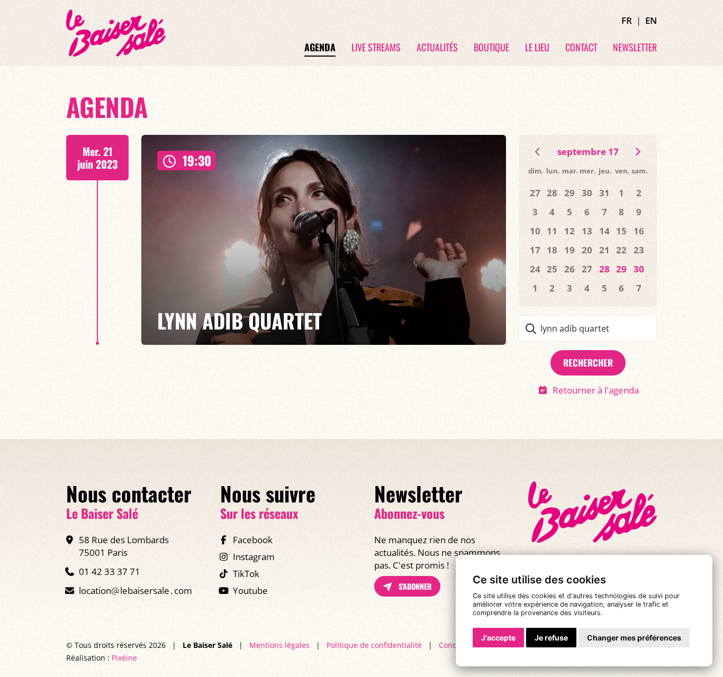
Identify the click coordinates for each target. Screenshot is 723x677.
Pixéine (124, 658)
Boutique (491, 47)
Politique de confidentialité (374, 645)
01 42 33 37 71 (109, 571)
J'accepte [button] (498, 637)
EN (651, 20)
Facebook (253, 540)
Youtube (250, 590)
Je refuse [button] (551, 637)
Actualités (437, 47)
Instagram (254, 557)
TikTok (246, 574)
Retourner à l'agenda (595, 390)
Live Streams (376, 47)
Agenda (320, 47)
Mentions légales (279, 645)
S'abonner (414, 586)
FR (626, 20)
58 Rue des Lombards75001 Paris (124, 546)
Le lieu (537, 47)
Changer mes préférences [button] (634, 637)
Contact (581, 47)
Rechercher (588, 362)
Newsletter (635, 47)
